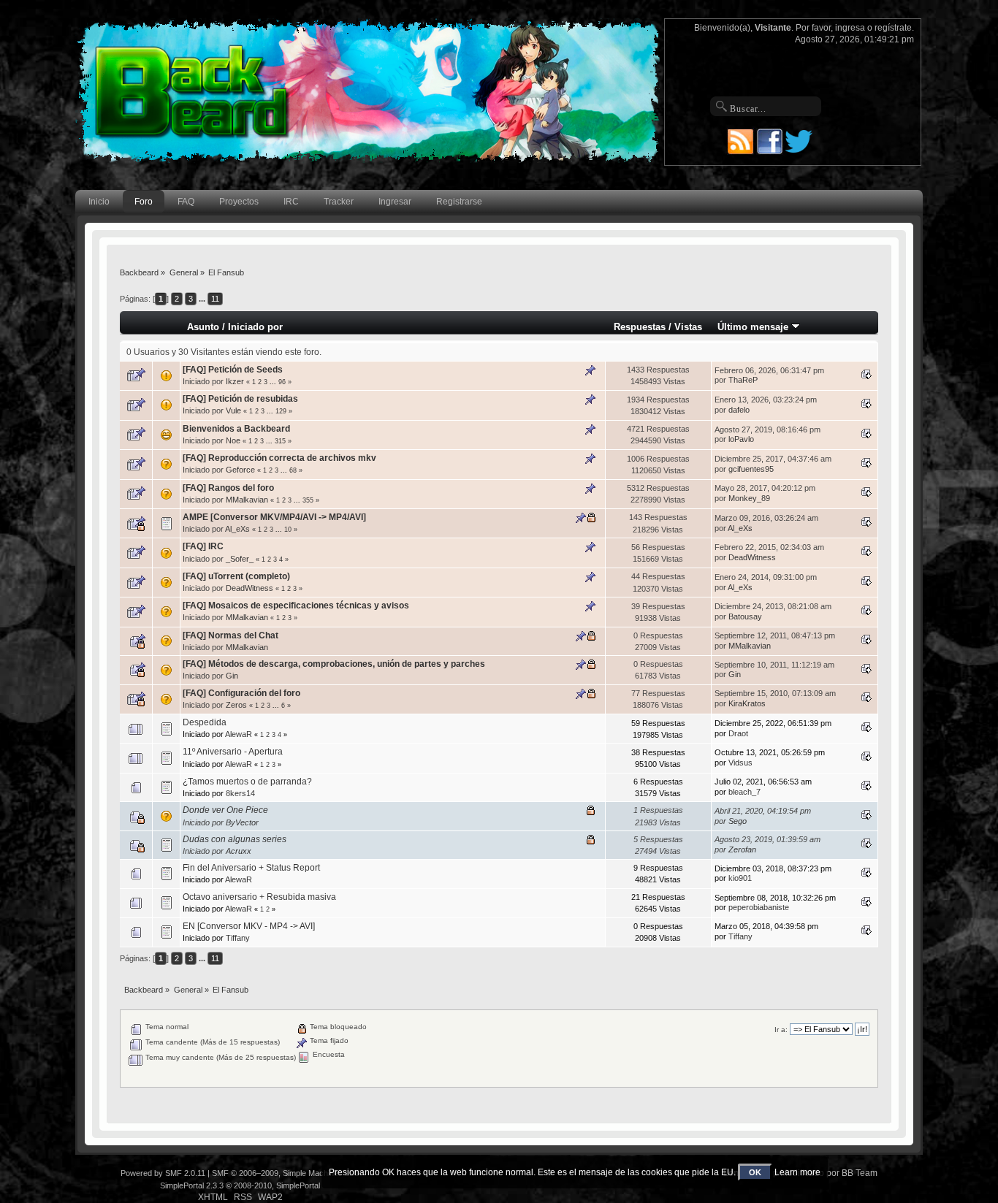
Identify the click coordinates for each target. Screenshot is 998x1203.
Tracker (339, 201)
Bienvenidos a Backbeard (236, 429)
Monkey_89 (749, 498)
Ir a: (781, 1030)
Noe (233, 440)
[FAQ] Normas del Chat (230, 635)
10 (288, 529)
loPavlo (741, 439)
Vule (233, 410)
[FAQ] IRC (203, 546)
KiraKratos (747, 703)
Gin (232, 675)
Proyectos (239, 201)
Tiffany (238, 937)
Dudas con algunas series (234, 839)
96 (282, 382)
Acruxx (238, 851)
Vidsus (740, 762)
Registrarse (459, 201)
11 (215, 298)
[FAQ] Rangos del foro (228, 488)
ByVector (242, 822)
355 (307, 500)
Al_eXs (237, 528)
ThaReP (743, 379)
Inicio (99, 201)
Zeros (236, 704)
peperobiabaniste (758, 907)
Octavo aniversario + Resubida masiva (259, 897)
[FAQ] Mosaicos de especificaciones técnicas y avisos (296, 605)
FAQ (186, 201)
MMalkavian (247, 499)
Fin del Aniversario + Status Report (251, 868)
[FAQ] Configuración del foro (241, 693)
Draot (738, 733)
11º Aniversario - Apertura (233, 751)
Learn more (797, 1172)
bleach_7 (744, 791)
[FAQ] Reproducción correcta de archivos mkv (279, 458)
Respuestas (640, 326)
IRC (291, 201)
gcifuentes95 (751, 469)
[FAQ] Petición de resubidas (240, 399)
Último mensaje (754, 326)
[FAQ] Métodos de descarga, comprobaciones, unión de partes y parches (334, 664)
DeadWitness (752, 557)
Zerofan (742, 849)
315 (280, 441)
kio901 (740, 878)
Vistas (688, 326)
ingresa (850, 28)
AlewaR (238, 734)
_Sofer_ (240, 558)
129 (280, 411)
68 (293, 470)
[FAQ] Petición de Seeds (233, 369)
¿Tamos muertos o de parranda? (247, 781)
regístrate (893, 28)
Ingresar (394, 201)
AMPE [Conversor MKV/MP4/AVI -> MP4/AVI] (274, 517)
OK (755, 1172)
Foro (143, 201)
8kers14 (240, 793)
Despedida (204, 722)
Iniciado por (255, 326)
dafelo (739, 409)
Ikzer (235, 381)
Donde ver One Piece (225, 810)
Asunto (203, 326)
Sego (737, 821)
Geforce (240, 469)
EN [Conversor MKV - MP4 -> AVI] (249, 926)
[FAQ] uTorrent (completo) (236, 576)
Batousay (745, 616)
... (203, 298)
